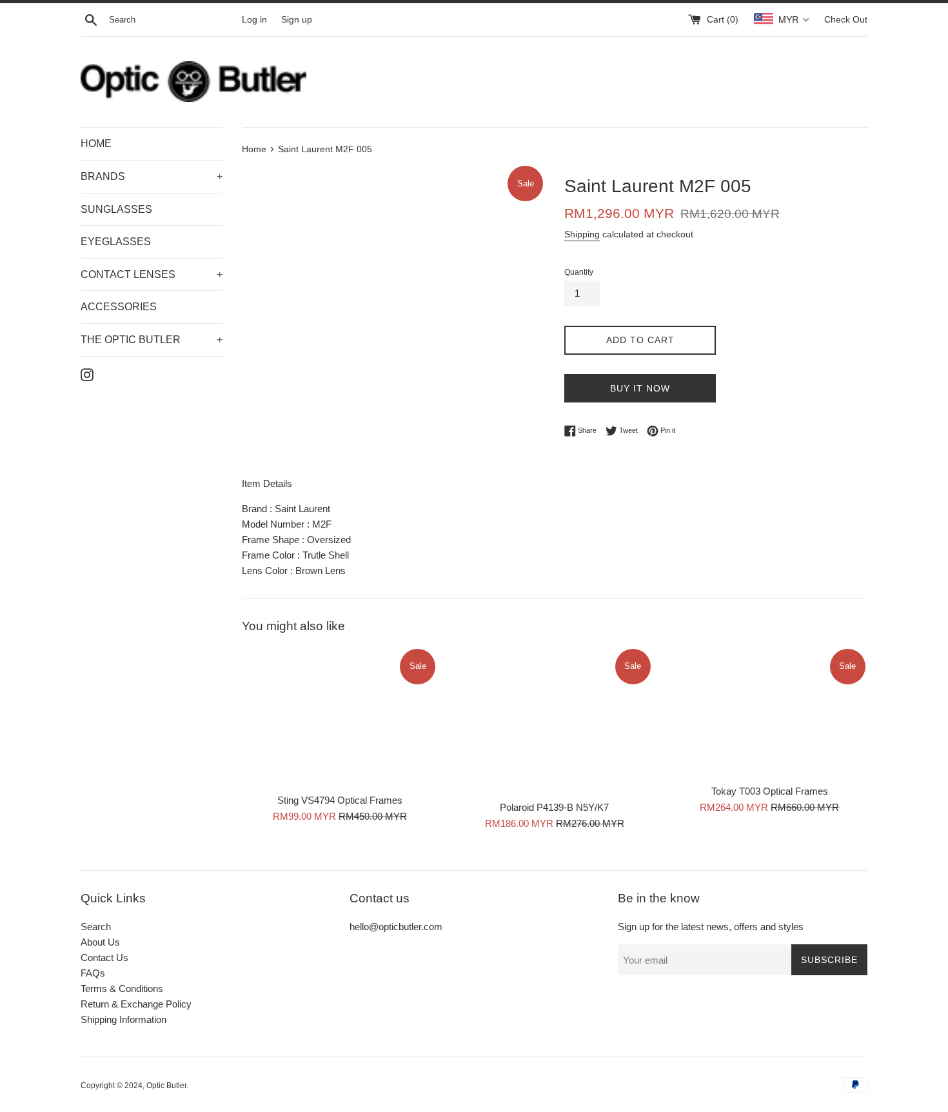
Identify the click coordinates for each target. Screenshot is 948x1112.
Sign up (296, 20)
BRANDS (151, 176)
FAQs (93, 973)
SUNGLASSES (116, 209)
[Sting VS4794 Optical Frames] (339, 717)
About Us (100, 942)
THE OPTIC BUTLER (151, 339)
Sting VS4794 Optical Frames (339, 800)
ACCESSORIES (119, 306)
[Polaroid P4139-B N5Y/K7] (554, 720)
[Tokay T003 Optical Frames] (769, 712)
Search (96, 926)
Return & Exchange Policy (136, 1003)
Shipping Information (123, 1019)
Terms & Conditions (122, 988)
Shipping (582, 234)
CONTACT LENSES (151, 274)
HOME (96, 143)
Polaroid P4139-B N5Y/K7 (554, 807)
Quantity (578, 272)
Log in (254, 20)
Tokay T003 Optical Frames (769, 791)
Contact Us (104, 957)
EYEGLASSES (116, 241)
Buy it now (640, 388)
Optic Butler (166, 1085)
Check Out (845, 20)
